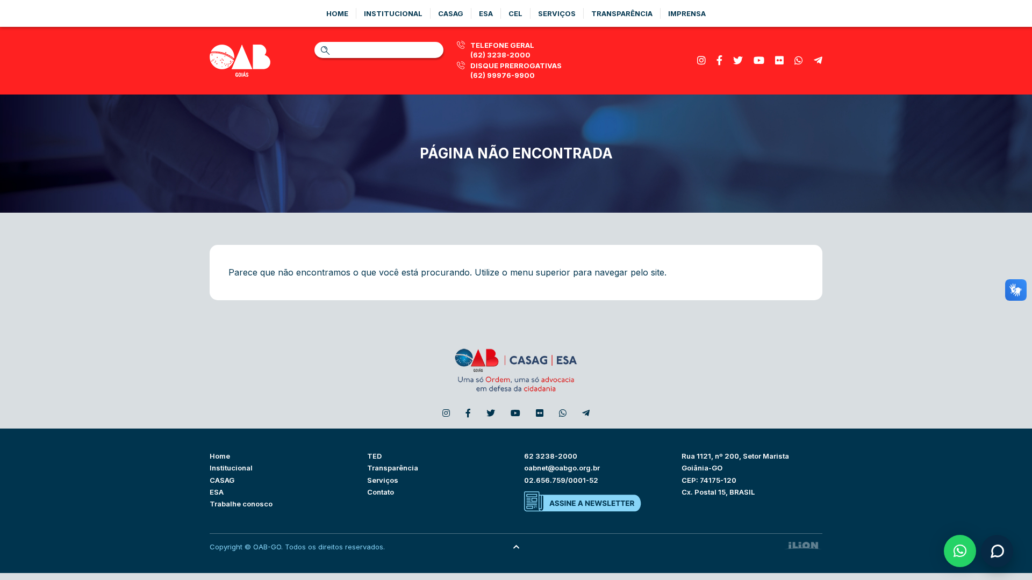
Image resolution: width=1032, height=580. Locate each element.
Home (337, 13)
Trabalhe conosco (241, 503)
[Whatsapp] (798, 60)
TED (374, 456)
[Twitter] (738, 60)
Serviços (557, 13)
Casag (450, 13)
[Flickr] (779, 60)
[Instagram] (701, 60)
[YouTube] (759, 60)
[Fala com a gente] (997, 551)
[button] (960, 551)
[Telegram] (818, 60)
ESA (217, 492)
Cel (515, 13)
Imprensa (687, 13)
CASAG (222, 480)
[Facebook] (719, 60)
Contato (380, 492)
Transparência (622, 13)
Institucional (393, 13)
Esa (486, 13)
